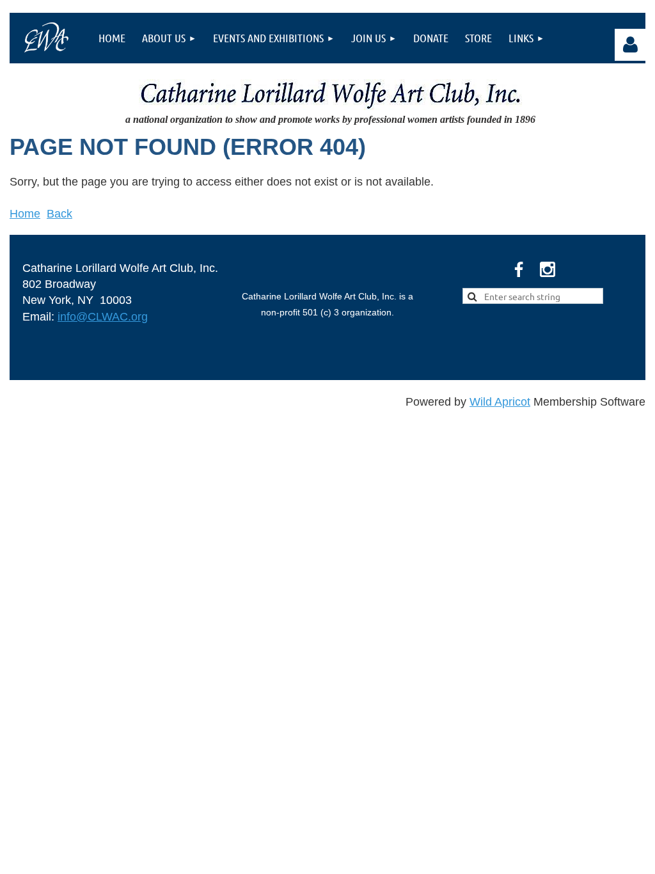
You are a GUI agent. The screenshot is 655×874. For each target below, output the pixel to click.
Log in (631, 45)
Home (25, 213)
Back (59, 213)
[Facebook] (519, 269)
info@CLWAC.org (103, 316)
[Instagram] (547, 269)
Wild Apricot (500, 401)
